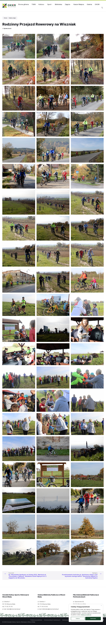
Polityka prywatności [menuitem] (36, 620)
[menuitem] (23, 4)
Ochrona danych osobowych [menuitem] (52, 620)
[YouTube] (103, 620)
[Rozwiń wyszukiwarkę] (102, 7)
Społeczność (7, 28)
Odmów (78, 618)
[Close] (101, 605)
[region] (86, 613)
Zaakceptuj (93, 618)
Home (5, 18)
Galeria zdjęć (12, 18)
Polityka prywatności (86, 614)
